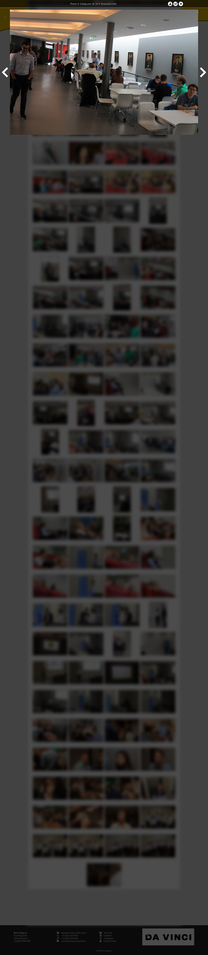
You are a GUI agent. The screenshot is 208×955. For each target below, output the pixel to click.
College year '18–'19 (89, 3)
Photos (73, 3)
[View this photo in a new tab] (175, 4)
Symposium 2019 (108, 3)
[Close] (181, 4)
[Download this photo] (170, 4)
